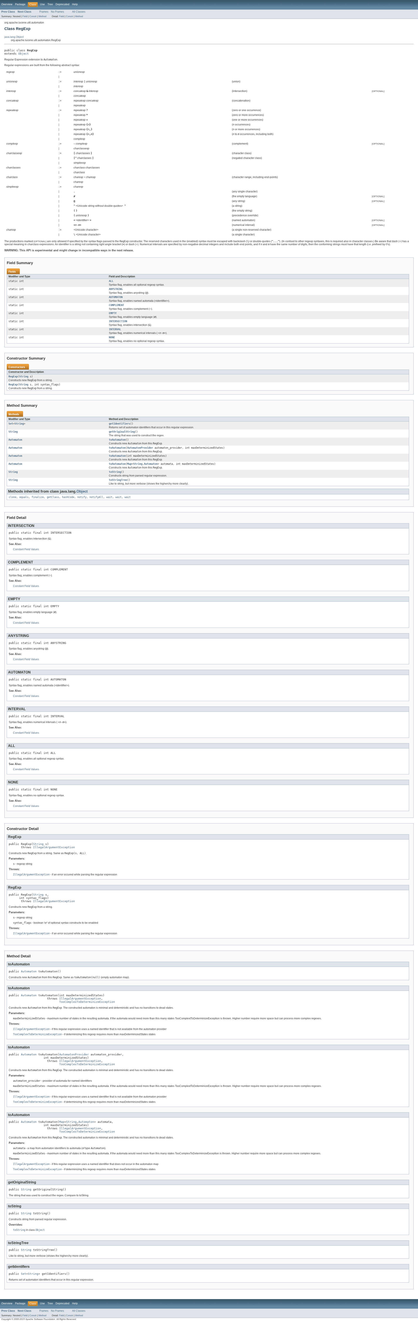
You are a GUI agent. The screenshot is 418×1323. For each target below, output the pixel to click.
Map (129, 463)
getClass (53, 497)
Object (23, 53)
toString (115, 471)
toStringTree (118, 480)
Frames (43, 11)
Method (42, 16)
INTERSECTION (118, 321)
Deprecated (62, 4)
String (23, 376)
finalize (38, 497)
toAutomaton (117, 439)
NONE (112, 337)
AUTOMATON (116, 297)
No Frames (57, 11)
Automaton (15, 439)
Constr (33, 16)
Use (42, 4)
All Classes (78, 11)
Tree (50, 4)
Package (20, 4)
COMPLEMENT (116, 305)
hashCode (68, 497)
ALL (111, 281)
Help (75, 4)
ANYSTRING (116, 289)
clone (12, 497)
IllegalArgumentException (54, 847)
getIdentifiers (119, 423)
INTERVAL (115, 329)
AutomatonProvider (140, 447)
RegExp (13, 376)
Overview (6, 4)
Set (10, 423)
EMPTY (112, 313)
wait (109, 497)
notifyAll (96, 497)
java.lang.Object (14, 36)
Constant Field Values (26, 549)
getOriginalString (122, 431)
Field (24, 16)
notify (81, 497)
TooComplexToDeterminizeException (87, 1001)
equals (24, 497)
